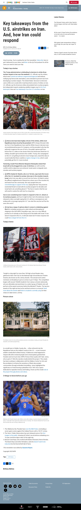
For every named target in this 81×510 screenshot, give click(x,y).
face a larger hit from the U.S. (18, 218)
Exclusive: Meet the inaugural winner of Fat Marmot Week (71, 62)
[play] (4, 8)
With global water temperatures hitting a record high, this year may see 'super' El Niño (65, 44)
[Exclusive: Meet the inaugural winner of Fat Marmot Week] (59, 63)
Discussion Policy (33, 487)
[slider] (11, 8)
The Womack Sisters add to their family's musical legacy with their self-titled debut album (65, 24)
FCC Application (66, 483)
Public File (48, 487)
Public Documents (33, 483)
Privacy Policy (49, 483)
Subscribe (40, 60)
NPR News (11, 457)
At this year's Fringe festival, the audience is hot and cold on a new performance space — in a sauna (65, 34)
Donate (74, 2)
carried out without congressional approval (24, 76)
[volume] (9, 8)
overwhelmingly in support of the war (16, 184)
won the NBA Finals (32, 429)
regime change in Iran (33, 158)
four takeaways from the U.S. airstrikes (28, 89)
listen (26, 62)
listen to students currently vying (31, 290)
